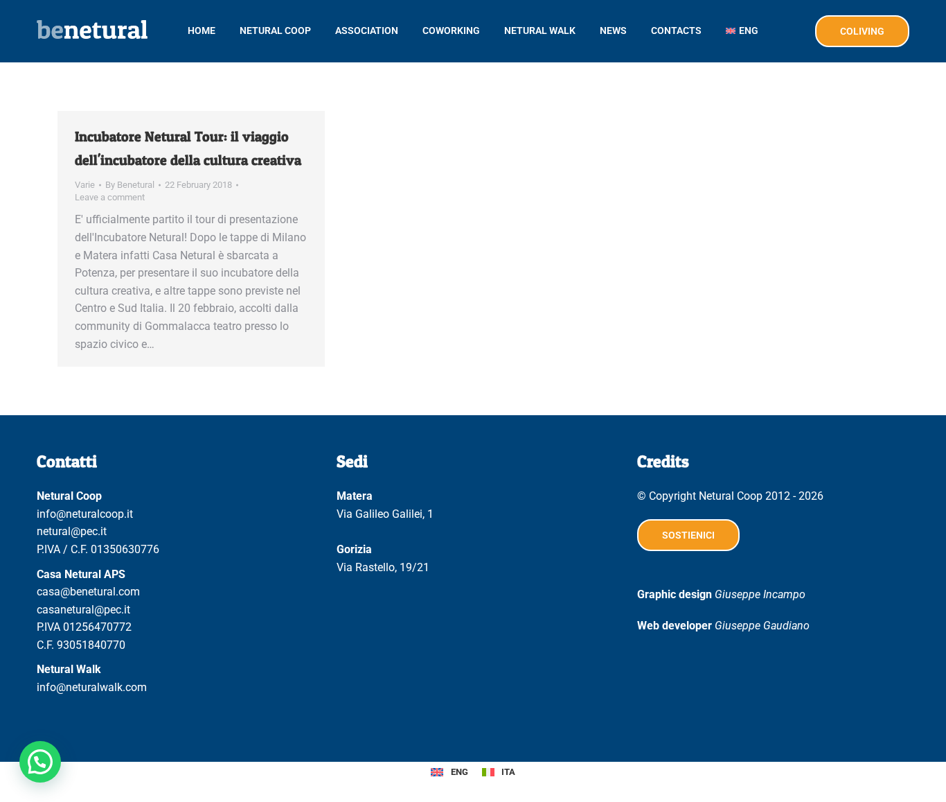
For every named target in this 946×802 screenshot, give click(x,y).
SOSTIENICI (688, 535)
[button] (40, 762)
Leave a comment (110, 197)
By (129, 185)
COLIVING (862, 31)
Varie (85, 185)
